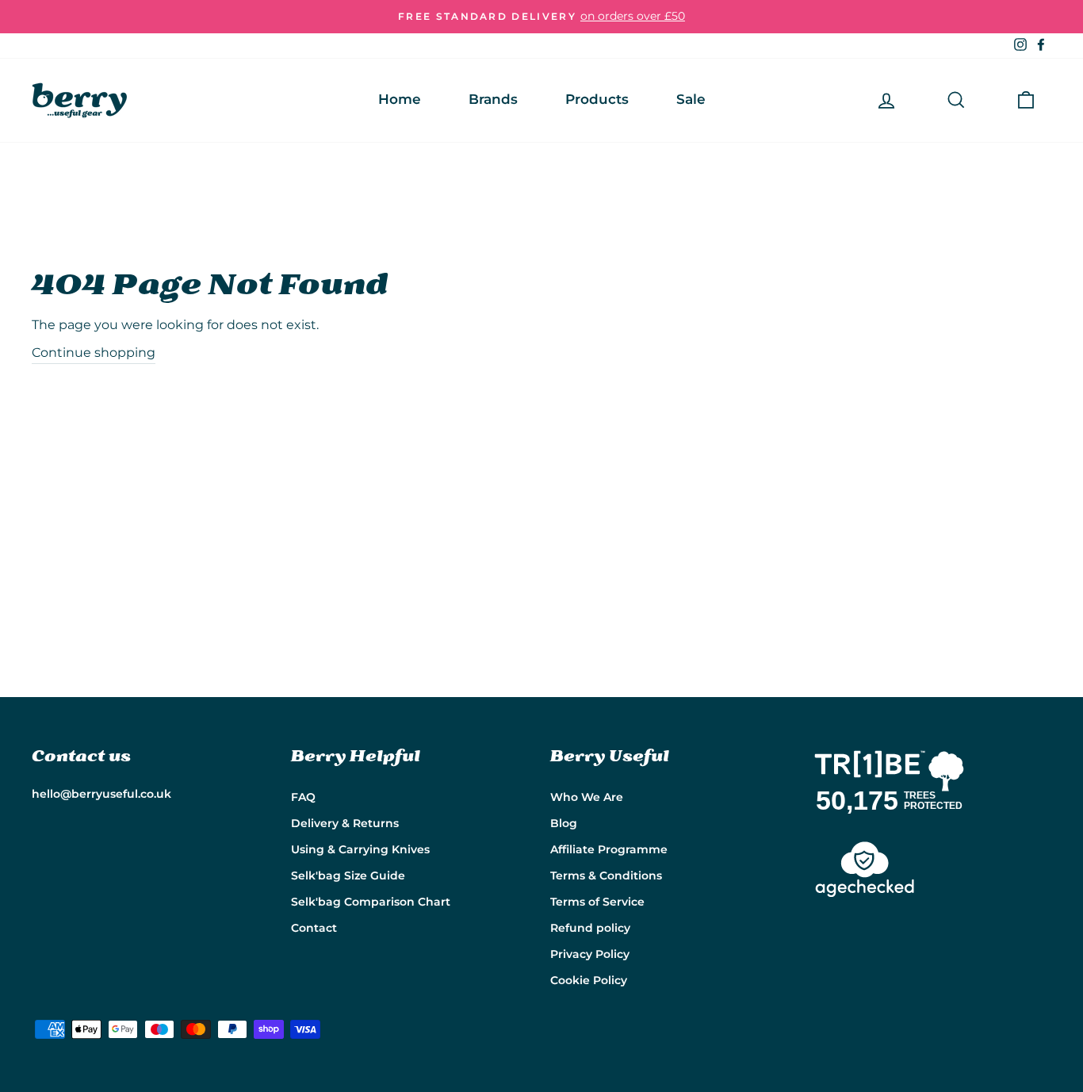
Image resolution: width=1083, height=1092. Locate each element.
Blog (563, 823)
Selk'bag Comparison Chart (370, 901)
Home (399, 99)
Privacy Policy (590, 954)
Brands (493, 99)
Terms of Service (597, 901)
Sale (691, 99)
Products (597, 99)
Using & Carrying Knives (360, 849)
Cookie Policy (588, 980)
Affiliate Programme (609, 849)
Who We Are (586, 797)
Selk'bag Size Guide (348, 875)
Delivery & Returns (345, 823)
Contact (314, 927)
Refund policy (590, 927)
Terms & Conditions (606, 875)
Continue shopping (93, 352)
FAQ (303, 797)
